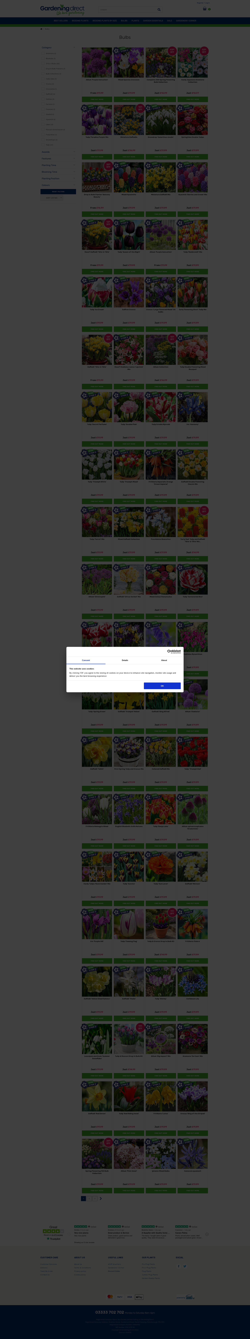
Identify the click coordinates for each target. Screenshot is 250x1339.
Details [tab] (125, 660)
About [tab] (164, 660)
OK (162, 686)
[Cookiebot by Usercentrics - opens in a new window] (169, 652)
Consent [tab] (86, 660)
